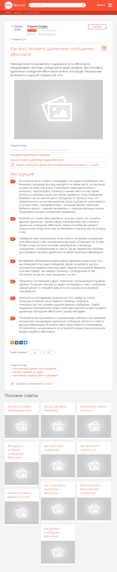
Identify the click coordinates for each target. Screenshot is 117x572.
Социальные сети (32, 12)
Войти (101, 5)
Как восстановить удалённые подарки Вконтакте (37, 159)
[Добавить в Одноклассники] (12, 342)
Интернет (18, 12)
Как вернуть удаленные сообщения (30, 154)
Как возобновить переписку (55, 408)
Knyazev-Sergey (37, 26)
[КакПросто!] (15, 5)
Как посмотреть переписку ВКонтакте (54, 489)
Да (35, 352)
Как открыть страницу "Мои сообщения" (35, 375)
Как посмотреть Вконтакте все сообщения (90, 489)
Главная (8, 12)
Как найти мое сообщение (53, 448)
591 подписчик (48, 34)
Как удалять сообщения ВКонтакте (51, 532)
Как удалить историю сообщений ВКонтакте (15, 451)
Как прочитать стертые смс (90, 448)
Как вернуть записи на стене (93, 408)
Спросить (97, 26)
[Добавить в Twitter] (25, 342)
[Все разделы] (110, 5)
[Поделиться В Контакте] (16, 342)
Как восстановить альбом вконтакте (20, 408)
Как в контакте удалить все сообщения (34, 368)
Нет (49, 352)
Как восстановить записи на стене (19, 495)
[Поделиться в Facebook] (21, 342)
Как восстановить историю (28, 372)
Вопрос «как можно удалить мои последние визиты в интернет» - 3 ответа (58, 164)
